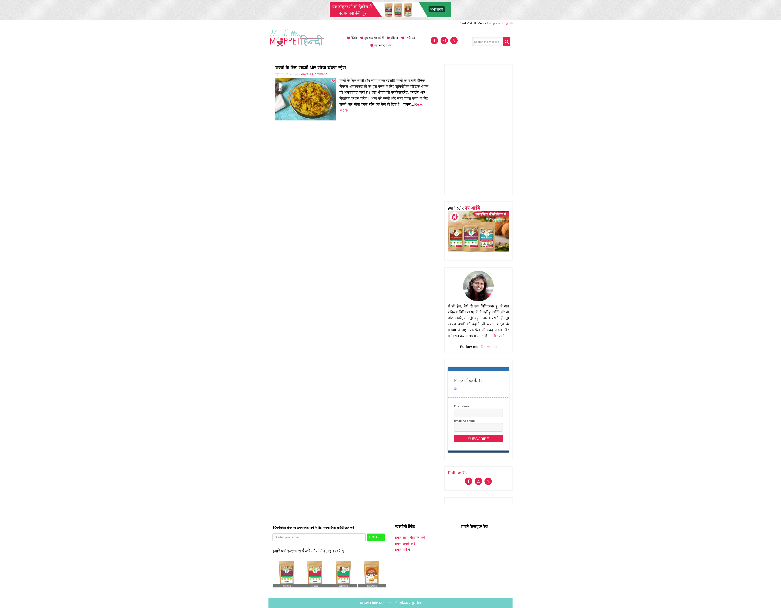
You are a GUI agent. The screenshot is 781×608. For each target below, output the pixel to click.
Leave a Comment (313, 74)
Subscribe (478, 438)
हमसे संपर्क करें (405, 544)
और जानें (498, 336)
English (507, 23)
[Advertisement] (478, 129)
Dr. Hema (489, 347)
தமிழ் (496, 23)
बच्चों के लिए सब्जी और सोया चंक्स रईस (310, 67)
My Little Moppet (296, 42)
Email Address (464, 421)
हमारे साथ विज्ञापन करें (410, 538)
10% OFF (376, 537)
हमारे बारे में (402, 550)
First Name (461, 406)
